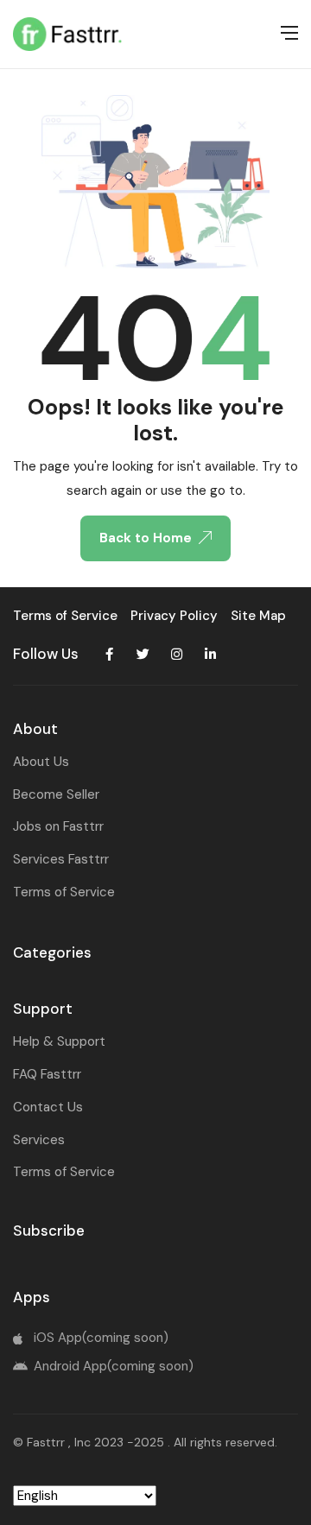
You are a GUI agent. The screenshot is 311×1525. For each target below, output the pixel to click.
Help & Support (59, 1041)
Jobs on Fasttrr (58, 826)
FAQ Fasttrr (47, 1074)
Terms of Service (64, 892)
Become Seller (56, 794)
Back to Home (145, 538)
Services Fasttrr (61, 859)
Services (39, 1139)
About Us (41, 761)
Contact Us (48, 1107)
